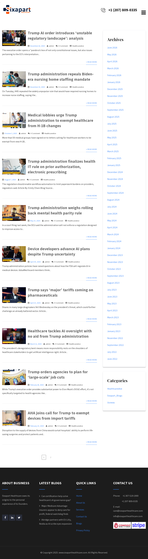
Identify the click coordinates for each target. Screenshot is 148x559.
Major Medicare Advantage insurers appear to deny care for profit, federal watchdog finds (54, 509)
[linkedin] (12, 518)
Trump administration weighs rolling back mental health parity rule (60, 210)
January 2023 (113, 331)
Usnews (111, 402)
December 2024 (115, 172)
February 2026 (114, 75)
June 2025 (112, 130)
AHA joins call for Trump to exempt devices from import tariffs (58, 415)
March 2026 (113, 68)
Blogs (79, 523)
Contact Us (81, 516)
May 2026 (111, 54)
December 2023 (115, 255)
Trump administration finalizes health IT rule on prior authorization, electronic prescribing (61, 167)
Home (79, 495)
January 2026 (113, 82)
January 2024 (113, 248)
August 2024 (113, 199)
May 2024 (111, 220)
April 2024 (112, 227)
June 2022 (112, 358)
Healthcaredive (78, 46)
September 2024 (115, 192)
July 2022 (112, 352)
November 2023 (115, 262)
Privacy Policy (83, 530)
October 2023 (114, 268)
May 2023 (111, 303)
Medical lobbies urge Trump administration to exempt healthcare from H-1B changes (60, 120)
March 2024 (113, 234)
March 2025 (113, 151)
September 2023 (115, 275)
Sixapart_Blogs (114, 395)
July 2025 (111, 123)
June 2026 (112, 47)
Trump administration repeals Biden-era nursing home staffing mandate (61, 76)
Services (80, 509)
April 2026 (112, 61)
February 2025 (114, 158)
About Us (80, 502)
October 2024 (114, 185)
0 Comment (63, 46)
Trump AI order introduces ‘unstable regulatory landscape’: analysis (60, 35)
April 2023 (112, 310)
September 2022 (115, 345)
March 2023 (113, 317)
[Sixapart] (17, 9)
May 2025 (111, 137)
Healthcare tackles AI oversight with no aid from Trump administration (60, 333)
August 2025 (113, 116)
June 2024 (112, 213)
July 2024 (111, 206)
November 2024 (115, 179)
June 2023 (112, 296)
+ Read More (91, 62)
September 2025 (115, 109)
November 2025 (115, 96)
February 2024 (114, 241)
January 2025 (113, 165)
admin (51, 46)
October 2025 (114, 102)
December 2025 (115, 89)
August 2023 (113, 282)
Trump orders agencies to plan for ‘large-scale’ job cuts (58, 374)
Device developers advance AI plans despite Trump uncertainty (59, 251)
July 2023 (111, 289)
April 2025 (112, 144)
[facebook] (5, 518)
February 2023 (114, 324)
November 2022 (115, 338)
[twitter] (19, 518)
